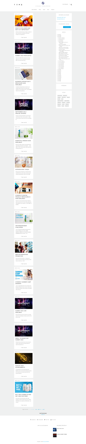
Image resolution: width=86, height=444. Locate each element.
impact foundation (60, 100)
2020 (59, 70)
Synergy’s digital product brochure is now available (22, 197)
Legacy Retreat (66, 100)
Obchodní (59, 102)
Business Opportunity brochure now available (23, 83)
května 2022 (61, 64)
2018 (59, 73)
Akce (48, 9)
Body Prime (65, 95)
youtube (54, 419)
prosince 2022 (61, 37)
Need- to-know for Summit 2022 (64, 56)
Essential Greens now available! (63, 48)
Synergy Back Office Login (61, 17)
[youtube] (22, 5)
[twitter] (20, 5)
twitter (47, 419)
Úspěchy (52, 9)
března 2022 (61, 66)
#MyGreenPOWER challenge (63, 52)
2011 (59, 80)
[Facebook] (21, 37)
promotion (68, 102)
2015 (59, 76)
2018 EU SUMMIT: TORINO (62, 434)
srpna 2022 (61, 60)
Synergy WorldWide (46, 441)
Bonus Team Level (60, 428)
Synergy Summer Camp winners (64, 54)
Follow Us (43, 414)
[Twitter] (22, 37)
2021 (59, 69)
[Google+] (24, 37)
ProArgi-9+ (63, 102)
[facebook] (15, 5)
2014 (59, 77)
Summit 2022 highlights (23, 55)
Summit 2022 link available (63, 55)
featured (68, 97)
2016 (59, 75)
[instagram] (17, 5)
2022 (59, 36)
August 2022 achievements (63, 57)
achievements (60, 95)
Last (44, 409)
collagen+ (59, 97)
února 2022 (61, 67)
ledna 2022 (61, 68)
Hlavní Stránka (34, 9)
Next (39, 409)
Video (44, 9)
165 (36, 409)
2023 (59, 35)
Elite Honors (64, 97)
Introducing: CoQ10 (22, 169)
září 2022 (60, 41)
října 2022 (60, 40)
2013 (59, 78)
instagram (40, 419)
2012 (59, 79)
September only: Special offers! (63, 47)
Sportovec (59, 104)
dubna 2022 (61, 65)
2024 (59, 34)
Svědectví (67, 104)
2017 (59, 74)
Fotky (40, 9)
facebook (33, 419)
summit (63, 104)
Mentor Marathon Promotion (63, 53)
